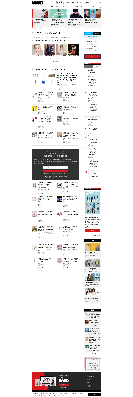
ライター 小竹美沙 (41, 111)
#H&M (64, 208)
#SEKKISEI (58, 89)
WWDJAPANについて (90, 375)
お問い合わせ (89, 383)
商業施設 (50, 232)
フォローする (77, 37)
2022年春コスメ (68, 263)
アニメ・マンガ (70, 203)
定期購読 (87, 2)
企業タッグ (64, 85)
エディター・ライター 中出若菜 (43, 190)
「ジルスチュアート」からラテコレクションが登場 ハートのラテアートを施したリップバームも (45, 198)
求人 (87, 7)
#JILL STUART (41, 142)
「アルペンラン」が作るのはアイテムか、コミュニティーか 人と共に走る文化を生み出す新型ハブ (91, 270)
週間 (97, 66)
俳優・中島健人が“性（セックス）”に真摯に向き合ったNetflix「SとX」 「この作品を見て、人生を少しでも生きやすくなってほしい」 (74, 22)
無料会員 (88, 33)
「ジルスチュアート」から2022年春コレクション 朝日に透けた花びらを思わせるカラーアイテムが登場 (70, 260)
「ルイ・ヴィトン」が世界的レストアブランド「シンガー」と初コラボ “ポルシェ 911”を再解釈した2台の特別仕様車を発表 (93, 175)
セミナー (93, 2)
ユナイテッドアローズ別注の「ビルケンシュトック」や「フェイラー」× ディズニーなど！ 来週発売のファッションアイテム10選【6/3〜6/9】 (45, 120)
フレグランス (47, 189)
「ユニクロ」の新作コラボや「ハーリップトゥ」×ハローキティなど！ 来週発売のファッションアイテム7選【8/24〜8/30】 (93, 95)
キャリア (76, 387)
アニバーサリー (43, 97)
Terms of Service (48, 177)
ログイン (99, 2)
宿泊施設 (69, 138)
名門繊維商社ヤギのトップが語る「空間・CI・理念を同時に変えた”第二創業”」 (92, 284)
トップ (76, 375)
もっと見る (55, 61)
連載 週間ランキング (72, 204)
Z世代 (67, 187)
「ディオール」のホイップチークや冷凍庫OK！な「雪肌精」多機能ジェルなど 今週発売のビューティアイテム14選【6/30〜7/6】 (67, 78)
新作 (39, 97)
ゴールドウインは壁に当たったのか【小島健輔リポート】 (93, 130)
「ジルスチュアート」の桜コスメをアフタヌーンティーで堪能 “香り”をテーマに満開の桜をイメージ (70, 246)
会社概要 (88, 382)
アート (64, 109)
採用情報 (88, 385)
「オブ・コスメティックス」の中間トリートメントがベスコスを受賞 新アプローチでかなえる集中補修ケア (94, 331)
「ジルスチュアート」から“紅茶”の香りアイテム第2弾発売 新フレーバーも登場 (45, 260)
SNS (44, 232)
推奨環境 (88, 379)
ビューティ (41, 7)
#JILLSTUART (66, 113)
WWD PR (96, 353)
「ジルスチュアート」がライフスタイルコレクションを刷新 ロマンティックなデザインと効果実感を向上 (70, 94)
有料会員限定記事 (70, 2)
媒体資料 (88, 386)
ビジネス (47, 7)
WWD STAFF (58, 87)
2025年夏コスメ (59, 84)
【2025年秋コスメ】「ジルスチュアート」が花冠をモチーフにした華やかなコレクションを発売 (45, 94)
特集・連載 (75, 7)
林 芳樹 (64, 188)
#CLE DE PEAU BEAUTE (42, 113)
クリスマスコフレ (91, 168)
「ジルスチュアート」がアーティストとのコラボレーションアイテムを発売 (70, 118)
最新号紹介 (92, 7)
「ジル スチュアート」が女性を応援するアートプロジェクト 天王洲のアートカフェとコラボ (45, 134)
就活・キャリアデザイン (56, 7)
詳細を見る (93, 230)
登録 (92, 56)
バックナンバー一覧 (96, 235)
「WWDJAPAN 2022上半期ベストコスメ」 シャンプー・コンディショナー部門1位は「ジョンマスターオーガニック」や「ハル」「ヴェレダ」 (45, 247)
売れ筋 (39, 109)
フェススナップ (90, 75)
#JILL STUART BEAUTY (42, 102)
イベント (72, 109)
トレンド (66, 204)
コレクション (82, 7)
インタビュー (40, 232)
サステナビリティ (67, 7)
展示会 (67, 121)
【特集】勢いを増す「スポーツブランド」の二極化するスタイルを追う (40, 21)
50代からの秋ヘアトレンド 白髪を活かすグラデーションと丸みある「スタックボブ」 (91, 21)
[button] (100, 7)
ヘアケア (69, 84)
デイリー (88, 66)
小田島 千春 (40, 236)
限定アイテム (65, 84)
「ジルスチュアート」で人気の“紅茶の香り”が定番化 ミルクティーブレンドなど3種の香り (70, 228)
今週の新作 (74, 84)
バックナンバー (80, 2)
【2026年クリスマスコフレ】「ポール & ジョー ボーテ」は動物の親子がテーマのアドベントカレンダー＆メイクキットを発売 (93, 163)
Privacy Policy (65, 176)
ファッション (35, 7)
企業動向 (73, 138)
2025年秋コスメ (41, 98)
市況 (39, 233)
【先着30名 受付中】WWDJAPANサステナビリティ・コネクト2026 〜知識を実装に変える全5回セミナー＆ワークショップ (57, 22)
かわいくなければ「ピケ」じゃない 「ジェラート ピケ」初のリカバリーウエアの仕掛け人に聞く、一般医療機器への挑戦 (93, 151)
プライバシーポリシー (56, 173)
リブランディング (66, 186)
